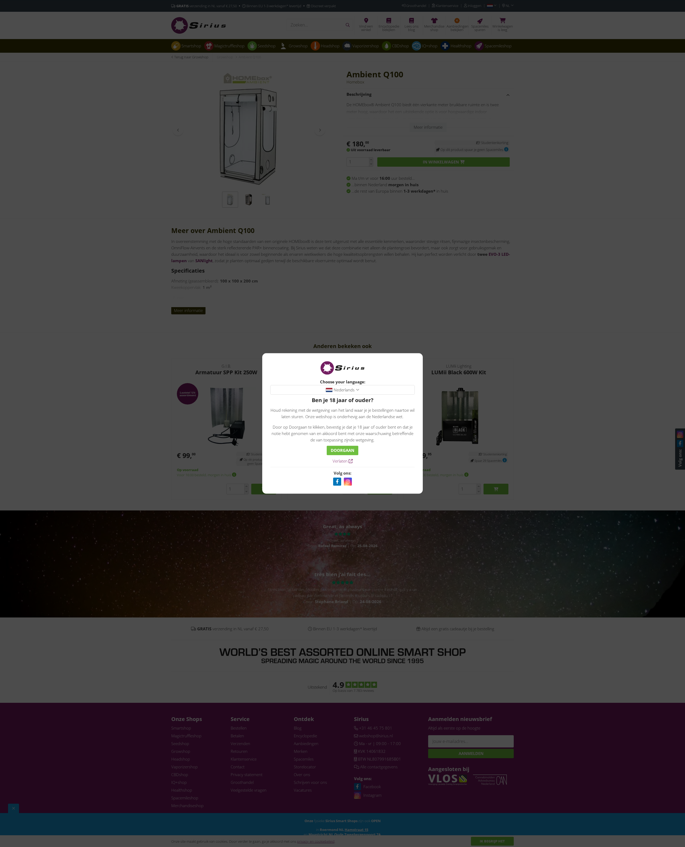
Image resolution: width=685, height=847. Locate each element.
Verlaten (341, 461)
